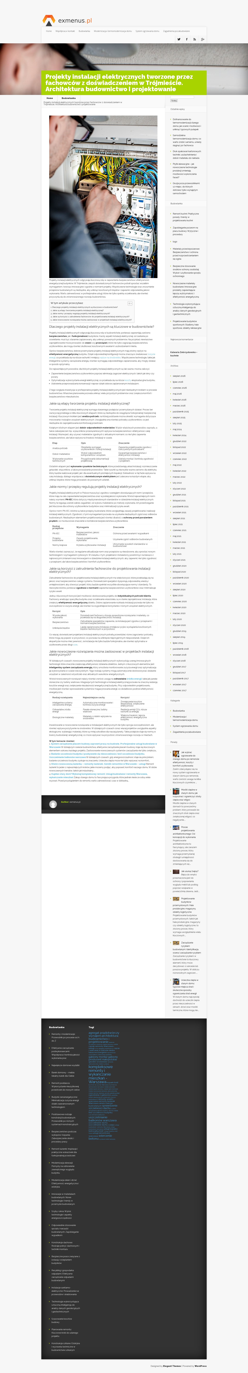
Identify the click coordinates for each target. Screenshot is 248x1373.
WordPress (201, 1366)
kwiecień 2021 (179, 542)
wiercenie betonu (100, 1137)
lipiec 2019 (178, 643)
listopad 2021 (179, 500)
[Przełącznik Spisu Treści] (129, 303)
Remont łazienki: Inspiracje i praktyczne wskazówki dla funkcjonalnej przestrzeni (65, 1152)
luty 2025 (177, 423)
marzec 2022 (179, 477)
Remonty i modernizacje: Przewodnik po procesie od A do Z (65, 1037)
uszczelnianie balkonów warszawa (103, 1118)
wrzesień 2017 (179, 684)
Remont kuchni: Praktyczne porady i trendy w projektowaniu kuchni (186, 217)
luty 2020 (177, 619)
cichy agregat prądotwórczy (104, 1048)
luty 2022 (177, 483)
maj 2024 (177, 429)
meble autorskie (109, 1087)
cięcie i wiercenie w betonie (104, 1049)
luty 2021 (177, 554)
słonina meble (113, 1110)
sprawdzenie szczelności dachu (103, 1107)
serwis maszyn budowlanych (101, 1104)
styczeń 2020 (179, 625)
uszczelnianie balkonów (97, 1115)
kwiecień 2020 (179, 607)
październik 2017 (181, 678)
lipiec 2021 (178, 524)
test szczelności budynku (101, 1112)
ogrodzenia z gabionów (100, 1095)
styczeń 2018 (179, 661)
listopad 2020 (179, 572)
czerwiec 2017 (179, 690)
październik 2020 (181, 577)
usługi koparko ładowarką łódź (103, 1130)
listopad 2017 (179, 672)
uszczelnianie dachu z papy (101, 1125)
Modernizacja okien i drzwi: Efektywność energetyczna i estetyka (65, 1183)
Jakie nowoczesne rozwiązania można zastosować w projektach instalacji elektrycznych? (92, 320)
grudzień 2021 (179, 494)
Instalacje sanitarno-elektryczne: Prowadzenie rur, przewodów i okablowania (65, 1291)
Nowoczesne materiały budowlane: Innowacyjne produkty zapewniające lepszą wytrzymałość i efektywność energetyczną (186, 290)
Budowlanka (84, 31)
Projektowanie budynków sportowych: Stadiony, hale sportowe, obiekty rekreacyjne (187, 324)
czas (75, 644)
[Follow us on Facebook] (187, 39)
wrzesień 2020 (180, 583)
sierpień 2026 (179, 376)
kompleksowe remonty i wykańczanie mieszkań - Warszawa (101, 1074)
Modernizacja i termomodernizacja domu (113, 31)
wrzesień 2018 (179, 655)
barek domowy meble (110, 1044)
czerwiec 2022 (180, 459)
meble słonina (93, 1093)
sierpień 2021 (179, 518)
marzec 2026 (179, 405)
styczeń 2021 (179, 560)
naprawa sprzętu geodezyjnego (109, 1093)
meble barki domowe (111, 1089)
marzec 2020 (179, 613)
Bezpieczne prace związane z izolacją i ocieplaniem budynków (66, 1259)
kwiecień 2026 (179, 400)
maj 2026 (177, 394)
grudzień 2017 (179, 666)
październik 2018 (181, 649)
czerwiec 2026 (180, 388)
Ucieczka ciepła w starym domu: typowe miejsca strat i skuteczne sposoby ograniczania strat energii (185, 987)
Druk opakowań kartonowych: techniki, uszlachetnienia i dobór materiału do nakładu (187, 154)
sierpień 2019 (179, 637)
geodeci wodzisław (98, 1062)
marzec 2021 (179, 548)
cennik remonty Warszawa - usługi (102, 1047)
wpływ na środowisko (110, 357)
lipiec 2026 (178, 382)
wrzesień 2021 (179, 512)
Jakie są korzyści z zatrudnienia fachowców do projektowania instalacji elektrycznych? (91, 316)
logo (175, 241)
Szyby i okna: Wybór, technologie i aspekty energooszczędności (62, 1214)
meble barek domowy (96, 1089)
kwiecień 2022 (179, 471)
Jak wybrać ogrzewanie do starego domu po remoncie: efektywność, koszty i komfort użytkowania (186, 759)
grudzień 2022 (179, 441)
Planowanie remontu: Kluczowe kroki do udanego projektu (65, 1332)
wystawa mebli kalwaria (107, 1139)
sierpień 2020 (179, 589)
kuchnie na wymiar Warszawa (99, 1085)
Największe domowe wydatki (65, 1065)
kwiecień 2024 (179, 435)
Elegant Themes (172, 1366)
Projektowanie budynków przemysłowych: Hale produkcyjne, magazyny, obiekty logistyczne (184, 905)
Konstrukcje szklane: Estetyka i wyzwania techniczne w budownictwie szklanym (66, 1346)
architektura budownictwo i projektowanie (103, 1038)
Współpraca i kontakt (65, 31)
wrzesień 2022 (180, 453)
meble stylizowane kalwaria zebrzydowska (103, 1091)
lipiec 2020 (178, 595)
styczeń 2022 (179, 489)
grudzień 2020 (180, 566)
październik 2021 (181, 506)
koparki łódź (112, 1082)
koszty (128, 380)
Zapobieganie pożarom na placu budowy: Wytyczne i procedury (185, 231)
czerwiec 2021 (179, 530)
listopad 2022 (179, 447)
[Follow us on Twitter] (179, 39)
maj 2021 (177, 536)
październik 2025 (181, 411)
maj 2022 (177, 465)
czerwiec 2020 (180, 601)
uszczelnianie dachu (98, 1123)
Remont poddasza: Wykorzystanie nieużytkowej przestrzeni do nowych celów (66, 1086)
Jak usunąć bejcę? (190, 871)
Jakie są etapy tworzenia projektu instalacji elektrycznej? (78, 310)
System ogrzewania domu (147, 31)
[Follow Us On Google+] (202, 39)
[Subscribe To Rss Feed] (195, 39)
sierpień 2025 (179, 417)
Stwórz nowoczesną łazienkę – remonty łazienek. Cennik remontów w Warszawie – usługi (98, 764)
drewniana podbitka (105, 1054)
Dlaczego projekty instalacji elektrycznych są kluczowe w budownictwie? (85, 307)
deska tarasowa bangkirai (102, 1051)
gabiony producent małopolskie (103, 1058)
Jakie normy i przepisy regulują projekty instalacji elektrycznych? (81, 313)
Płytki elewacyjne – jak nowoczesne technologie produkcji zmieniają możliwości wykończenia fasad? (185, 171)
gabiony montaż (98, 1056)
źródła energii (134, 679)
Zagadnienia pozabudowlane (176, 31)
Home (49, 31)
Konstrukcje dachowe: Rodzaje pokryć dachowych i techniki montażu (65, 1245)
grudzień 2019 (179, 631)
